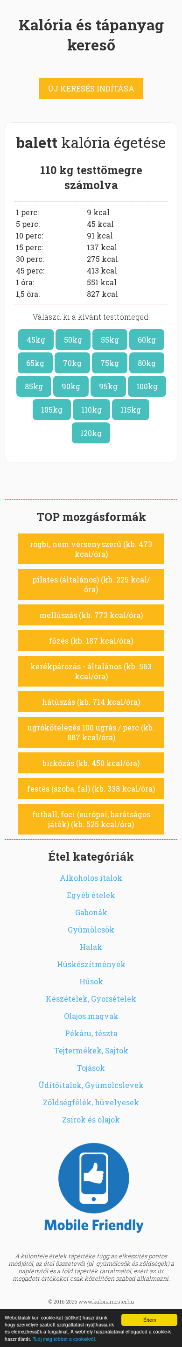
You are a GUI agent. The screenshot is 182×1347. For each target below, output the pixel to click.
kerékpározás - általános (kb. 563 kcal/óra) (91, 671)
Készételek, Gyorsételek (91, 998)
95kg (108, 386)
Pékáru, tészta (91, 1033)
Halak (91, 947)
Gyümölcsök (91, 929)
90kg (71, 386)
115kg (130, 409)
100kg (147, 386)
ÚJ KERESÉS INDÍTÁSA (91, 88)
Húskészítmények (91, 964)
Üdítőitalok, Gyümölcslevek (91, 1085)
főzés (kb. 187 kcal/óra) (91, 640)
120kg (91, 433)
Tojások (91, 1068)
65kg (35, 363)
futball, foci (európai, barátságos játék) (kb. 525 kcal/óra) (91, 819)
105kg (52, 409)
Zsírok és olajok (91, 1119)
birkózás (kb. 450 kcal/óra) (91, 763)
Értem (149, 1319)
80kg (147, 363)
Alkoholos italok (91, 878)
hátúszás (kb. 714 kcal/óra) (91, 702)
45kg (36, 339)
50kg (73, 339)
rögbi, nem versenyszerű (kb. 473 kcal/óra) (91, 549)
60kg (147, 339)
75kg (109, 363)
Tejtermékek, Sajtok (91, 1050)
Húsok (91, 981)
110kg (91, 409)
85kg (34, 386)
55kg (110, 339)
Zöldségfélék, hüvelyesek (91, 1102)
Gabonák (91, 912)
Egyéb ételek (91, 895)
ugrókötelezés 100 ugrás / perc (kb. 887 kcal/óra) (91, 732)
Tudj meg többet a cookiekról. (64, 1338)
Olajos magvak (91, 1016)
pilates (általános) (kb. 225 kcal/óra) (91, 584)
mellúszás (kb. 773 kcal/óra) (91, 615)
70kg (72, 363)
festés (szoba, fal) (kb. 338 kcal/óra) (91, 788)
